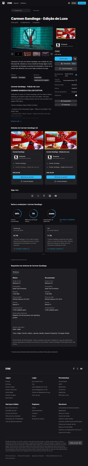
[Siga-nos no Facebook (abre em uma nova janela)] (44, 196)
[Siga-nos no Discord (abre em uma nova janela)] (50, 196)
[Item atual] (18, 54)
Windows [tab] (16, 272)
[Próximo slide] (51, 54)
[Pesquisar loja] (12, 10)
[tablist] (44, 272)
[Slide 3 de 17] (36, 54)
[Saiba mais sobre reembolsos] (76, 80)
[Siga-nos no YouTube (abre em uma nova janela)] (55, 196)
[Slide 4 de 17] (45, 54)
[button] (32, 121)
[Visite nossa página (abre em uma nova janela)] (32, 196)
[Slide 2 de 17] (27, 54)
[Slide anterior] (12, 54)
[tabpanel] (44, 298)
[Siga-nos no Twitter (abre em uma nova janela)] (38, 196)
